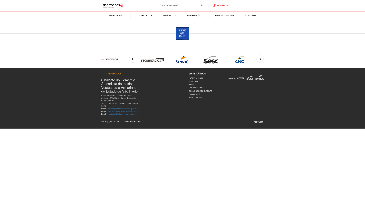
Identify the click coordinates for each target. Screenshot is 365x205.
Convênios (194, 94)
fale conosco (223, 5)
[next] (260, 59)
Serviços (193, 81)
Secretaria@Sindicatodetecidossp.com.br (123, 114)
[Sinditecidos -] (113, 5)
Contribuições (196, 88)
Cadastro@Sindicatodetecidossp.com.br (122, 109)
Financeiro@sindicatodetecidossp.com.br (123, 111)
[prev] (132, 59)
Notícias (193, 85)
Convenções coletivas (200, 91)
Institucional (196, 78)
